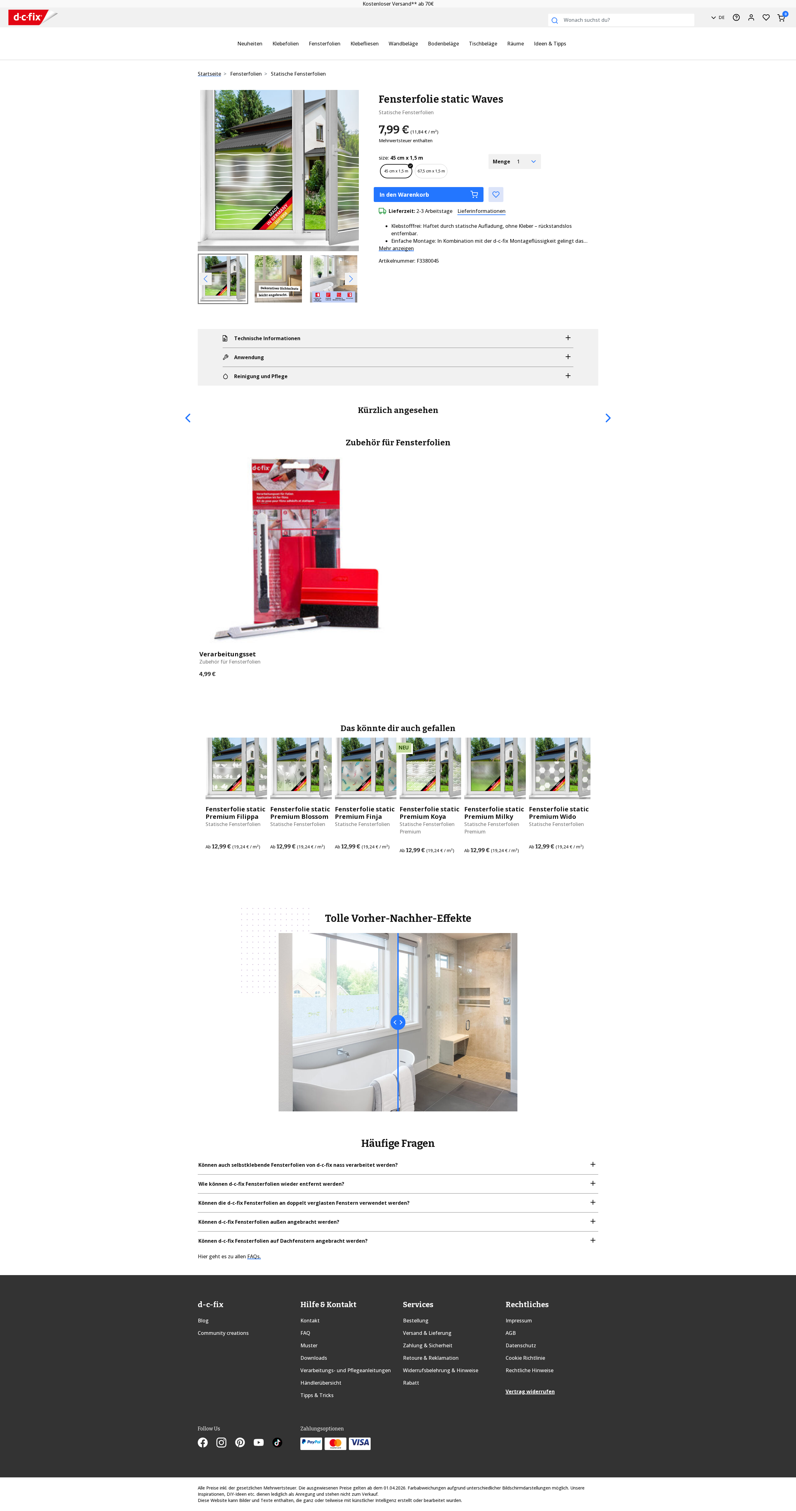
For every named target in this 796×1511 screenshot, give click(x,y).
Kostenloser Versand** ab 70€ (398, 3)
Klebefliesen (364, 43)
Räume (515, 43)
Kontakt (310, 1320)
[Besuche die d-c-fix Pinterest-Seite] (244, 1443)
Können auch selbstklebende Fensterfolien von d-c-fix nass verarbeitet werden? (298, 1164)
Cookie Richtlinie (525, 1357)
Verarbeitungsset (227, 654)
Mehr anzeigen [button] (396, 248)
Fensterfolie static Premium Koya (429, 812)
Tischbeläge (483, 43)
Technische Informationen (267, 338)
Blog (203, 1320)
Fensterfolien (324, 43)
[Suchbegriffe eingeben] (554, 20)
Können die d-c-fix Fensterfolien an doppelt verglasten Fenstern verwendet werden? (304, 1202)
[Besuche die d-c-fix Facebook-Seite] (207, 1443)
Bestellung (415, 1320)
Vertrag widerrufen (530, 1391)
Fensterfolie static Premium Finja (365, 812)
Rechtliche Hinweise (529, 1370)
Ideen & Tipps (550, 43)
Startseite (209, 73)
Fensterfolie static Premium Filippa (235, 812)
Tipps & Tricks (317, 1395)
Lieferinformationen (481, 211)
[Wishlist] (766, 17)
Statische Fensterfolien (298, 73)
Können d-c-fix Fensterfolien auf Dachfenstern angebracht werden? (283, 1240)
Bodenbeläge (443, 43)
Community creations (223, 1333)
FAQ (305, 1333)
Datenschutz (521, 1345)
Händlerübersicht (320, 1382)
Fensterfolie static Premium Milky (494, 812)
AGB (511, 1333)
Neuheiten (249, 43)
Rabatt (411, 1382)
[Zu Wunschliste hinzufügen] (495, 194)
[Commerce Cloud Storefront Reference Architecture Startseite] (33, 17)
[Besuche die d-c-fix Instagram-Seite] (225, 1443)
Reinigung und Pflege (261, 376)
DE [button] (720, 17)
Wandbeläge (403, 43)
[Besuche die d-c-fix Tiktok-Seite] (277, 1443)
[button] (210, 170)
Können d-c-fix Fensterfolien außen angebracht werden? (268, 1221)
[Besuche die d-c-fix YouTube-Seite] (263, 1443)
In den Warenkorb (404, 194)
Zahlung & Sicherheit (427, 1345)
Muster (308, 1345)
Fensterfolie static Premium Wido (559, 812)
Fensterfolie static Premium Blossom (300, 812)
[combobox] (621, 20)
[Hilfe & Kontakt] (736, 17)
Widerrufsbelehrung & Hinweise (440, 1370)
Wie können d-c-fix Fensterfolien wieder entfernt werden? (271, 1183)
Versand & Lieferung (427, 1333)
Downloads (313, 1357)
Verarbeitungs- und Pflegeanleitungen (345, 1370)
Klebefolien (285, 43)
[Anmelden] (751, 17)
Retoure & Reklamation (431, 1357)
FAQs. (254, 1256)
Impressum (519, 1320)
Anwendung (249, 357)
